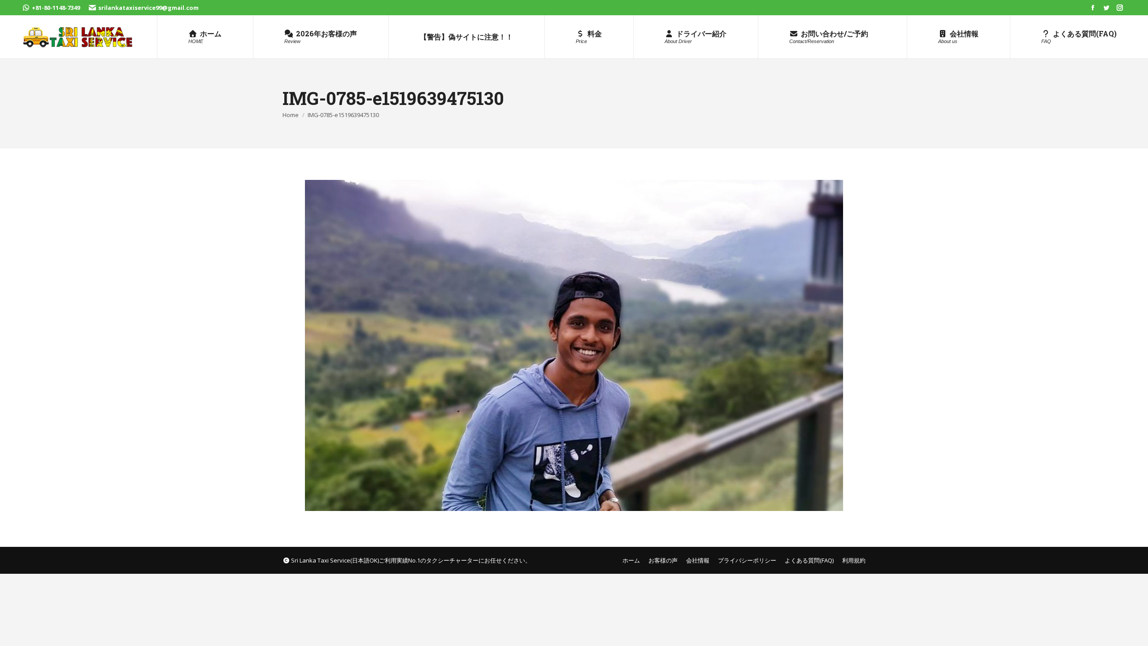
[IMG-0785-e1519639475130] (574, 345)
